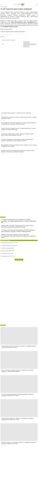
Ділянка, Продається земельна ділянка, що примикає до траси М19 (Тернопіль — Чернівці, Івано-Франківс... (17, 371)
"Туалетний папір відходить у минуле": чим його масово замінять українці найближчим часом (18, 118)
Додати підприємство (19, 259)
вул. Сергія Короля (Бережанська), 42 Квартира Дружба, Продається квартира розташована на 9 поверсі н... (17, 395)
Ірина (3, 36)
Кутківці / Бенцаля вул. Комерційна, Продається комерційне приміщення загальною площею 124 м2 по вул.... (18, 443)
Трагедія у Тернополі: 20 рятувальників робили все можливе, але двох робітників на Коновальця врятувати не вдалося (17, 151)
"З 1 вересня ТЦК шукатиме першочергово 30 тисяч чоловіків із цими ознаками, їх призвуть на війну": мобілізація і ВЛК (18, 230)
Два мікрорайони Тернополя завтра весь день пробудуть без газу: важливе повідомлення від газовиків (19, 145)
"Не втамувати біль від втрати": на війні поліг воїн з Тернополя (16, 113)
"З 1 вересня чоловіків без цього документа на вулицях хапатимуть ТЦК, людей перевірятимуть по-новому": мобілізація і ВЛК (18, 221)
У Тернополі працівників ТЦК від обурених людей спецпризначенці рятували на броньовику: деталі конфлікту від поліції (17, 140)
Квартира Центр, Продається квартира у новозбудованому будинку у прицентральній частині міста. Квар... (17, 419)
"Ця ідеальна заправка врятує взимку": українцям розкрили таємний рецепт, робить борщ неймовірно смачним (17, 134)
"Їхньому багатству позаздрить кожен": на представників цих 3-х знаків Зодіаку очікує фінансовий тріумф (18, 129)
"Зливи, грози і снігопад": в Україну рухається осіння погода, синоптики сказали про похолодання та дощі (17, 226)
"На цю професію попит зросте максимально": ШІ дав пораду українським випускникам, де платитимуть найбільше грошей (18, 123)
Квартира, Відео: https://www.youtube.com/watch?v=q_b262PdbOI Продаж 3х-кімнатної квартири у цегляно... (18, 346)
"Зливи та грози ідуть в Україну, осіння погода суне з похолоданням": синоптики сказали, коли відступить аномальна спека (18, 236)
